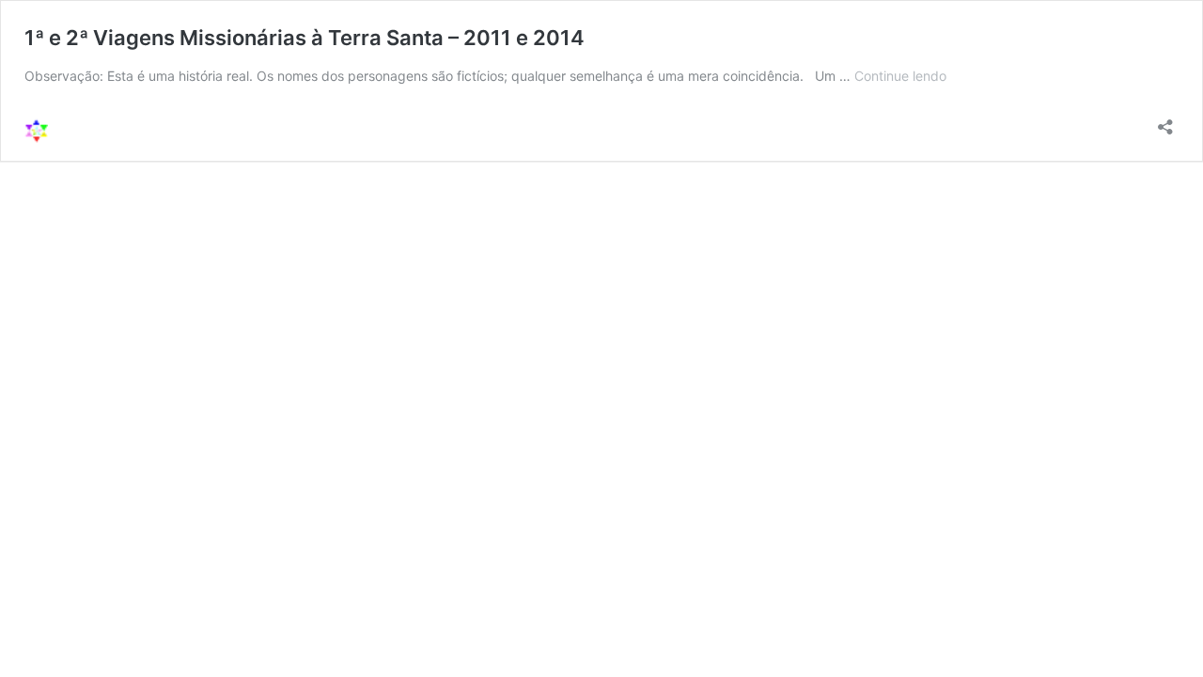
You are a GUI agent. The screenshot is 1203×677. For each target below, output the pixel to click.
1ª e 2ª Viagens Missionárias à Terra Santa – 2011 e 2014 (304, 37)
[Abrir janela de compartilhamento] (1165, 120)
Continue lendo (900, 76)
